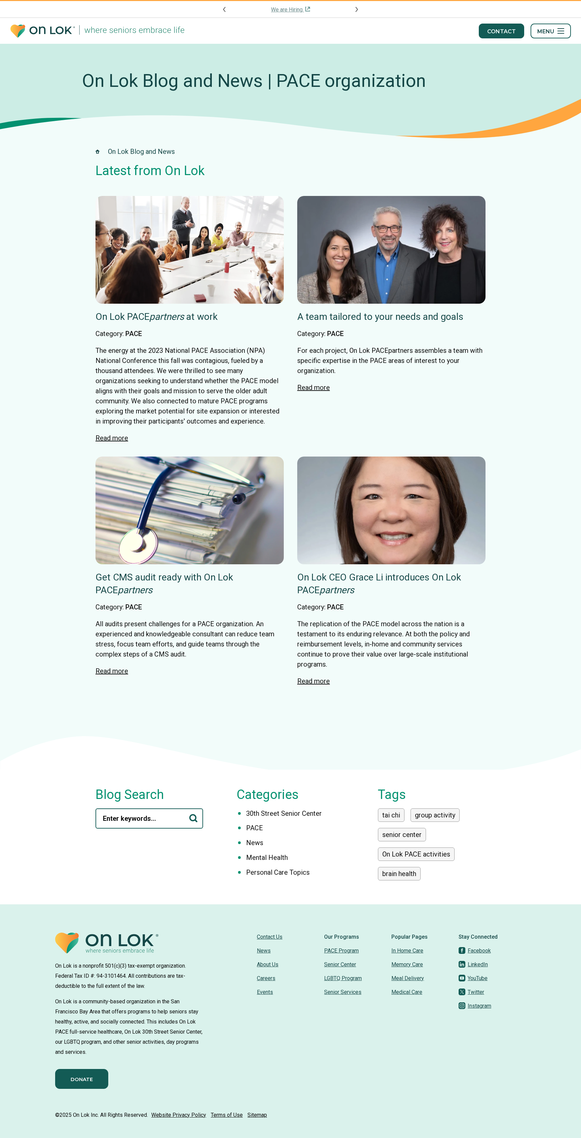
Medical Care (406, 992)
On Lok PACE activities (416, 854)
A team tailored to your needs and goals (380, 316)
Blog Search (129, 794)
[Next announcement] (356, 9)
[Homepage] (97, 31)
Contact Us (269, 937)
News (254, 843)
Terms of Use (227, 1115)
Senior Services (342, 992)
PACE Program (341, 950)
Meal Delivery (407, 978)
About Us (267, 964)
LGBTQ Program (343, 978)
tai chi (391, 815)
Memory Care (407, 964)
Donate (82, 1079)
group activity (435, 815)
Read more (111, 438)
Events (265, 992)
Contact (501, 31)
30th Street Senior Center (284, 813)
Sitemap (257, 1115)
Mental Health (267, 858)
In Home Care (407, 950)
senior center (402, 835)
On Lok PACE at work (156, 316)
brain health (399, 874)
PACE (133, 334)
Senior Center (340, 964)
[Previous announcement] (225, 9)
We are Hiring (287, 9)
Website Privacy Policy (178, 1115)
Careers (266, 978)
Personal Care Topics (278, 872)
